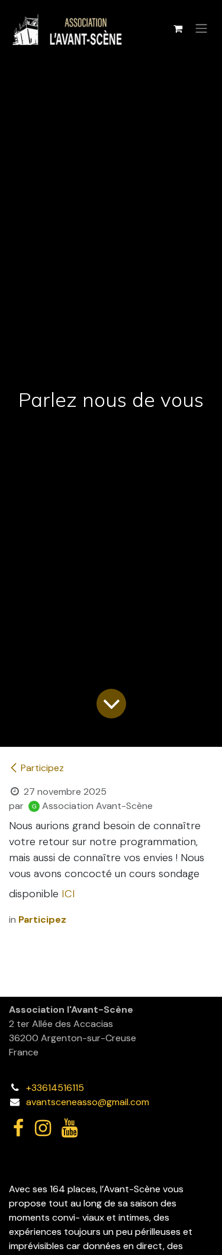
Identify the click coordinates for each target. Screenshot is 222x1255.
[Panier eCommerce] (177, 28)
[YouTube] (69, 1128)
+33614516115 (55, 1087)
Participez (42, 768)
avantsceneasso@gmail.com (87, 1102)
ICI (68, 894)
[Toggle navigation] (201, 29)
